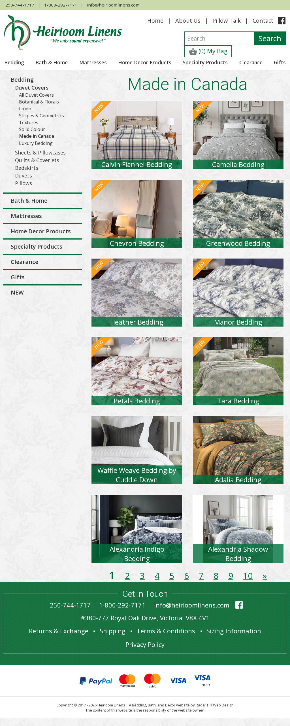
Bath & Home (51, 62)
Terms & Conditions (166, 630)
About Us (188, 20)
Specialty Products (205, 62)
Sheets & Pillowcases (40, 152)
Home (155, 20)
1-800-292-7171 (60, 5)
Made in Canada (36, 136)
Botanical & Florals (39, 102)
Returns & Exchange (58, 630)
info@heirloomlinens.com (113, 5)
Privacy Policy (145, 644)
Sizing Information (233, 630)
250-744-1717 (19, 5)
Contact (263, 20)
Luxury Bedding (36, 143)
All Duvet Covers (36, 95)
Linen (25, 108)
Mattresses (93, 62)
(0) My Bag (212, 51)
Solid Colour (32, 129)
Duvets (23, 175)
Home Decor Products (144, 62)
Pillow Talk (226, 20)
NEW (17, 292)
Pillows (23, 183)
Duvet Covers (31, 87)
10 (248, 575)
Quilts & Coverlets (37, 160)
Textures (28, 122)
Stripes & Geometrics (41, 116)
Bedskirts (26, 167)
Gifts (280, 62)
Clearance (251, 62)
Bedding (14, 62)
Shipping (112, 630)
